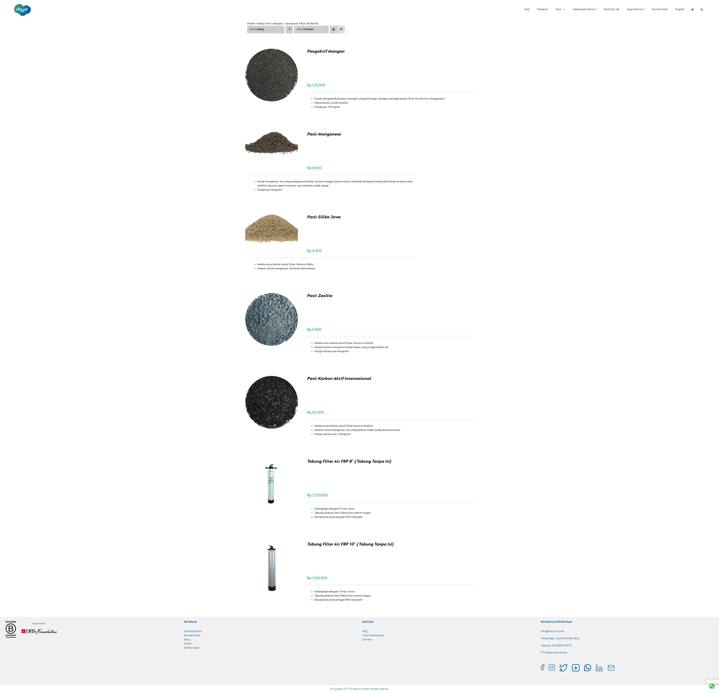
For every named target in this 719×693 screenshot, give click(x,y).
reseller (343, 102)
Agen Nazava (635, 9)
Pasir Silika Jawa (323, 217)
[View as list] (341, 29)
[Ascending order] (289, 29)
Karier (188, 643)
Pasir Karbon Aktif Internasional (339, 378)
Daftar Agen (192, 647)
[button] (701, 9)
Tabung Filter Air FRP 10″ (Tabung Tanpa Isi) (350, 544)
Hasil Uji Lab (611, 9)
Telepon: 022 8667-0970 (556, 645)
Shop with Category (270, 23)
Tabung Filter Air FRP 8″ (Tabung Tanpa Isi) (349, 461)
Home (251, 23)
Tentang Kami (193, 631)
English (679, 9)
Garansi (367, 639)
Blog (187, 639)
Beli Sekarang (264, 75)
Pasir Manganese (324, 134)
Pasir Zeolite (319, 296)
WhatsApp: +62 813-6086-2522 (560, 638)
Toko (558, 9)
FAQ (527, 9)
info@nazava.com (552, 631)
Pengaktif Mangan (325, 51)
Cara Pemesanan (373, 635)
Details (285, 75)
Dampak (542, 9)
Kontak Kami (660, 9)
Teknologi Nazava (584, 9)
